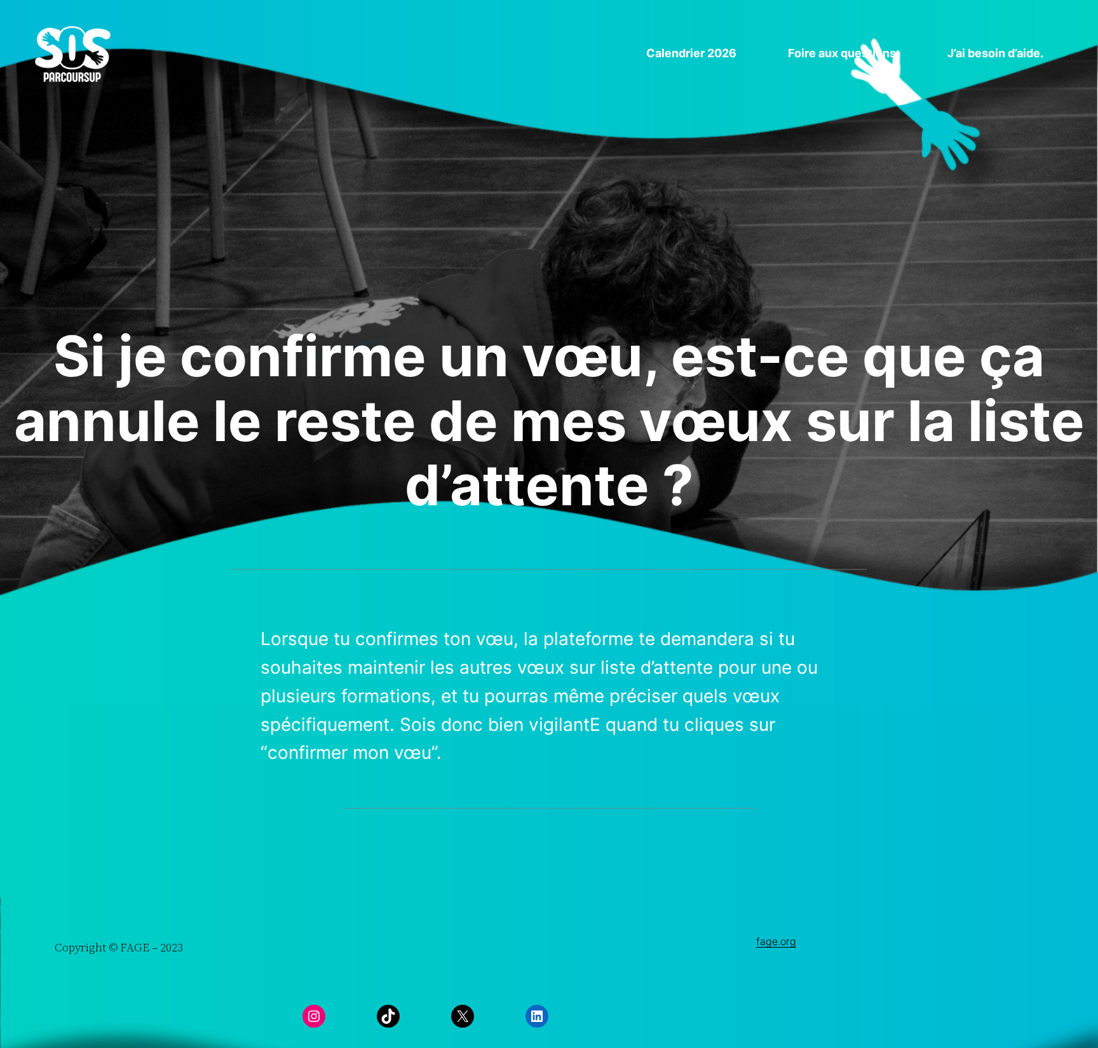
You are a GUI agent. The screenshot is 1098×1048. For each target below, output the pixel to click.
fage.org (776, 941)
